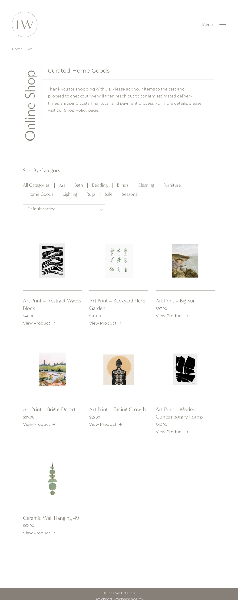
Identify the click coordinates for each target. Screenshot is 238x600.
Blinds (122, 185)
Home (17, 49)
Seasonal (130, 194)
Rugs (91, 194)
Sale (108, 194)
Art (62, 185)
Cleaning (146, 185)
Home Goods (40, 194)
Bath (78, 185)
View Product (36, 323)
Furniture (172, 185)
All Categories (36, 185)
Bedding (100, 185)
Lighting (70, 194)
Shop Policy (75, 110)
